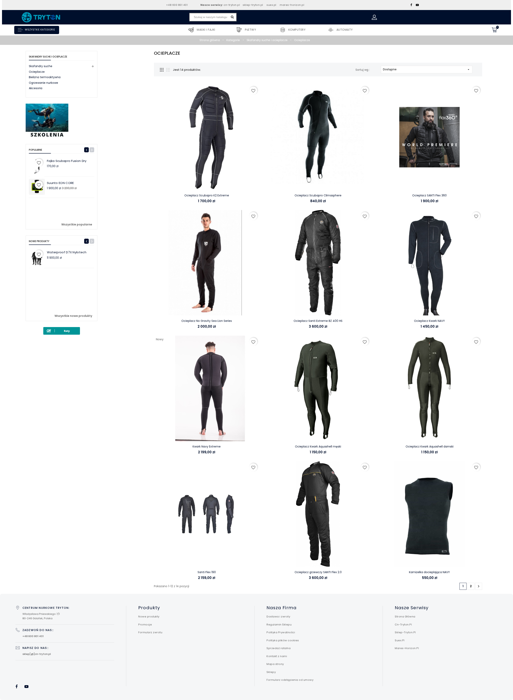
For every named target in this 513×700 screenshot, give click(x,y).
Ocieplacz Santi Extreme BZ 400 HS (318, 321)
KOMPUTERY (297, 31)
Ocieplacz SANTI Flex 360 (429, 195)
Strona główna (405, 616)
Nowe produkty (149, 616)
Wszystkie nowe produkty (73, 316)
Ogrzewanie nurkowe (43, 83)
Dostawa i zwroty (278, 616)
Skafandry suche (40, 66)
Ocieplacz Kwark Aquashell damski (429, 446)
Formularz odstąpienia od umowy (290, 680)
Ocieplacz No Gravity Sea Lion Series (206, 321)
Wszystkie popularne (76, 224)
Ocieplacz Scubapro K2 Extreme (206, 195)
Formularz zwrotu (150, 632)
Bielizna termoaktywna (45, 77)
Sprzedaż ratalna (279, 648)
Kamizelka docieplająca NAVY (429, 572)
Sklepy (271, 672)
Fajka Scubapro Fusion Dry (67, 161)
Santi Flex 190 (207, 572)
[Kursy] (47, 121)
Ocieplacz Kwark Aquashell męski (318, 446)
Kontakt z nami (277, 656)
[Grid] (162, 70)
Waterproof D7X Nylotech (66, 252)
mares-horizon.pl (292, 5)
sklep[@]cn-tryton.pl (36, 654)
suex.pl (271, 5)
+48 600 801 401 (177, 5)
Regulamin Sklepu (279, 624)
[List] (168, 70)
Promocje (145, 624)
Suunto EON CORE (60, 183)
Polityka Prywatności (281, 632)
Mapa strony (275, 664)
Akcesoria (35, 88)
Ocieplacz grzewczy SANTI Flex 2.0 (318, 572)
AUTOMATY (344, 31)
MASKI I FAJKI (206, 31)
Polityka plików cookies (283, 640)
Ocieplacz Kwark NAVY (429, 321)
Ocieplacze (37, 72)
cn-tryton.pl (232, 5)
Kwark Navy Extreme (207, 446)
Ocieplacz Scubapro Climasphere (318, 195)
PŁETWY (250, 31)
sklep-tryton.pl (253, 5)
